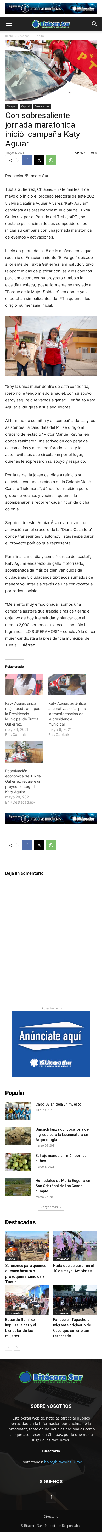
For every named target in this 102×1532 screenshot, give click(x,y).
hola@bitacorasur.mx (63, 1461)
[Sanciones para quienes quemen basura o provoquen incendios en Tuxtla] (27, 1246)
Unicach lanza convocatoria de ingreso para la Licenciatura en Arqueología (62, 1134)
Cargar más (49, 1206)
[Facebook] (27, 160)
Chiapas (24, 36)
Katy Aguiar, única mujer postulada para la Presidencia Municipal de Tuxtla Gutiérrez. (23, 713)
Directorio (51, 1516)
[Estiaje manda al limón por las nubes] (18, 1162)
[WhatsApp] (51, 160)
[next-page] (17, 1347)
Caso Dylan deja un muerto (58, 1104)
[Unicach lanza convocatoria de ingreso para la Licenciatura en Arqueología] (18, 1136)
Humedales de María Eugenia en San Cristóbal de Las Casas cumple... (63, 1186)
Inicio (9, 36)
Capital (40, 36)
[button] (9, 24)
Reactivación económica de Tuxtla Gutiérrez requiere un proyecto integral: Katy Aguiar (23, 781)
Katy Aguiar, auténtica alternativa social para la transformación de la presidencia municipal (67, 713)
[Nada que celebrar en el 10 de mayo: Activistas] (75, 1246)
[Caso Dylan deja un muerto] (18, 1111)
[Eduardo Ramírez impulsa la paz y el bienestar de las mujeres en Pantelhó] (27, 1300)
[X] (39, 160)
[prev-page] (8, 1347)
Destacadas (42, 106)
